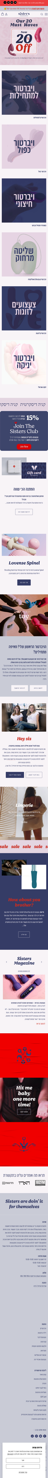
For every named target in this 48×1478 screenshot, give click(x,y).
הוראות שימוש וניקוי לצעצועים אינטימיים (33, 1414)
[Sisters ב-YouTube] (40, 1436)
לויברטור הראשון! (20, 688)
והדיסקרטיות (11, 759)
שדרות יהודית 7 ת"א (40, 1286)
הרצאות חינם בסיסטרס (39, 1419)
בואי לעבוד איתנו (41, 1388)
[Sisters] (24, 14)
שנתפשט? (24, 822)
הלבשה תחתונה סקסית (39, 1346)
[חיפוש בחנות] (40, 14)
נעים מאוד (43, 1374)
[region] (24, 3)
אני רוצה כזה (24, 582)
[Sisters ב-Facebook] (44, 1436)
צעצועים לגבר (41, 1337)
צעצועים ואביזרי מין (40, 1359)
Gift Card (43, 1396)
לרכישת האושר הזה (24, 512)
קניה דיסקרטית (15, 404)
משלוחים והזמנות (40, 1392)
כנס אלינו (24, 935)
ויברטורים (43, 1328)
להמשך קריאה (38, 688)
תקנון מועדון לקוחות (39, 1410)
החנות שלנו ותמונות (40, 1379)
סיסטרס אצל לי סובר (15, 775)
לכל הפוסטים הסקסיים (24, 971)
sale (8, 846)
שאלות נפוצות (41, 1405)
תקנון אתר (10, 1454)
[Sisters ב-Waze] (32, 1436)
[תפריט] (45, 14)
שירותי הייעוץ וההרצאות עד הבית (36, 1401)
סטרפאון (43, 1350)
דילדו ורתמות (42, 1333)
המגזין (44, 1383)
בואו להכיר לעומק (34, 775)
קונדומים (43, 1341)
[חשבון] (7, 14)
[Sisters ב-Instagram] (36, 1436)
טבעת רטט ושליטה (40, 1355)
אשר (23, 1460)
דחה (23, 1466)
